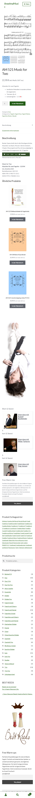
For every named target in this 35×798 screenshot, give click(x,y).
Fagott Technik (16, 535)
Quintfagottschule (20, 545)
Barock (16, 521)
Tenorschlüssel (9, 664)
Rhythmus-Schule (10, 646)
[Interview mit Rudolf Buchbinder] (10, 421)
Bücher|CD (8, 574)
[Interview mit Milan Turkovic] (10, 445)
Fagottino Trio (27, 531)
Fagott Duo (18, 114)
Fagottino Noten (7, 116)
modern (25, 543)
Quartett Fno (9, 642)
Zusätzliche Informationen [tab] (10, 130)
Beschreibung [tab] (6, 125)
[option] (17, 33)
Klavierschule (16, 543)
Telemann (21, 547)
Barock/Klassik (23, 521)
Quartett (7, 638)
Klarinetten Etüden (11, 624)
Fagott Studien (8, 535)
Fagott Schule (9, 603)
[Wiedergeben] (5, 154)
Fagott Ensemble (12, 523)
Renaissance (11, 547)
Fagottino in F (22, 526)
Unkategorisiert (10, 674)
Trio (6, 667)
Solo (6, 653)
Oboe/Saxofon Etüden (12, 635)
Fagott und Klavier (22, 538)
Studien (7, 660)
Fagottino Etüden (6, 526)
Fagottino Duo (28, 523)
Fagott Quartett (25, 533)
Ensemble (8, 592)
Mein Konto (6, 795)
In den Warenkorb (17, 103)
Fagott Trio (23, 535)
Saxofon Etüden (10, 649)
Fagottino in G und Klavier (10, 528)
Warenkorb (27, 793)
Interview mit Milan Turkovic (24, 440)
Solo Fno (7, 656)
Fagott (12, 114)
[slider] (23, 154)
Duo (9, 112)
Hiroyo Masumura (20, 540)
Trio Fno (7, 671)
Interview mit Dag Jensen (23, 465)
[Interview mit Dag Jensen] (10, 469)
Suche (17, 795)
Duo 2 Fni (8, 581)
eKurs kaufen (9, 588)
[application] (16, 154)
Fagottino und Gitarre (11, 617)
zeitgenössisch (28, 547)
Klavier (7, 628)
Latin (22, 543)
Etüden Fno (8, 599)
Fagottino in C (14, 526)
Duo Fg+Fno (9, 585)
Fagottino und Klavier (7, 533)
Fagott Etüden (20, 523)
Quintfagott (13, 545)
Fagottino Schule (11, 531)
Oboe (6, 631)
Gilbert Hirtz (11, 540)
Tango (17, 547)
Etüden (7, 595)
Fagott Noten (26, 114)
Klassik (14, 116)
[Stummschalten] (19, 154)
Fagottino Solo (19, 531)
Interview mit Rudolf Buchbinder (23, 417)
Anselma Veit (10, 521)
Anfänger (4, 521)
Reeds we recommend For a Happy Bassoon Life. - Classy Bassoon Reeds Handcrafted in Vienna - (17, 690)
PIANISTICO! (5, 545)
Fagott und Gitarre (12, 538)
